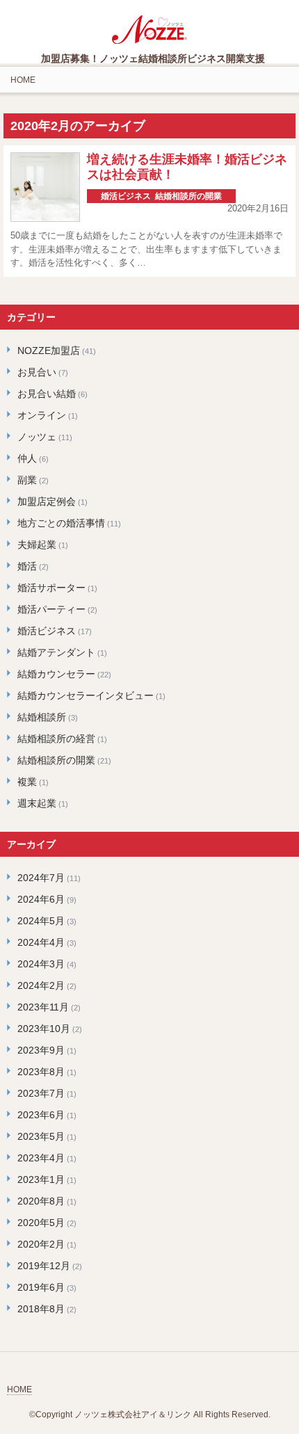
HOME (22, 80)
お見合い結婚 (46, 393)
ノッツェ (36, 436)
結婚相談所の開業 (188, 196)
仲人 (27, 458)
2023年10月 (43, 1028)
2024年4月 (41, 942)
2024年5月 (41, 920)
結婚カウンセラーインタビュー (85, 695)
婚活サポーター (51, 587)
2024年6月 (41, 899)
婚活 (27, 566)
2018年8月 (41, 1308)
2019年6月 (41, 1287)
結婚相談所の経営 (56, 738)
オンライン (41, 415)
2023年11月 (43, 1007)
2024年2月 (41, 985)
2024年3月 (41, 963)
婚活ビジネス (126, 196)
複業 (27, 781)
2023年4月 (41, 1157)
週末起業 (36, 803)
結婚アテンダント (56, 652)
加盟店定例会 (46, 501)
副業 (27, 479)
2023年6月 (41, 1114)
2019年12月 (43, 1265)
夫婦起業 (36, 544)
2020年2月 (41, 1244)
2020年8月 (41, 1201)
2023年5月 (41, 1136)
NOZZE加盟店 (48, 350)
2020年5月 (41, 1222)
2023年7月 (41, 1093)
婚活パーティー (51, 609)
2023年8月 (41, 1071)
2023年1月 (41, 1179)
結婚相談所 (41, 717)
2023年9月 (41, 1050)
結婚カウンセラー (56, 673)
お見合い (36, 372)
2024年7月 (41, 877)
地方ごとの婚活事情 (61, 523)
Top (287, 1422)
